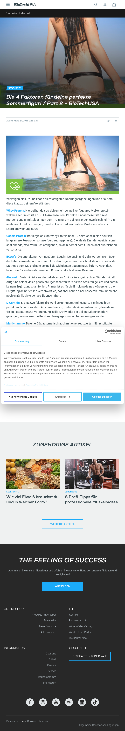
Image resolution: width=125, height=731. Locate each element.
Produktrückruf (77, 620)
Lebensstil (25, 13)
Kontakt (73, 614)
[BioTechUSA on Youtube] (56, 702)
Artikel (52, 659)
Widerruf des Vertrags (81, 626)
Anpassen (60, 396)
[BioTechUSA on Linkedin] (82, 702)
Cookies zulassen (102, 396)
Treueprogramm (47, 676)
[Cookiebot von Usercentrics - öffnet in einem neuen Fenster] (107, 332)
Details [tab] (63, 341)
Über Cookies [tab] (103, 341)
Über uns (51, 653)
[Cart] (114, 4)
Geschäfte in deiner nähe (90, 656)
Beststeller (50, 620)
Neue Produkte (47, 626)
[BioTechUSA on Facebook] (30, 702)
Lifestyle (51, 671)
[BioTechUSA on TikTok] (95, 702)
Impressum (49, 682)
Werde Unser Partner (80, 632)
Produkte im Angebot (44, 614)
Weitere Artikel (62, 524)
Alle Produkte (48, 632)
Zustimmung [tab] (21, 341)
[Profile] (105, 4)
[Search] (96, 4)
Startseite (11, 13)
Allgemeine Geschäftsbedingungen (99, 725)
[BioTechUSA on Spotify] (69, 702)
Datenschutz (11, 385)
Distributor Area (78, 638)
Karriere (51, 665)
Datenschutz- (14, 721)
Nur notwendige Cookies (23, 396)
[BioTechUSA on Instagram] (43, 702)
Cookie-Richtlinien (37, 385)
